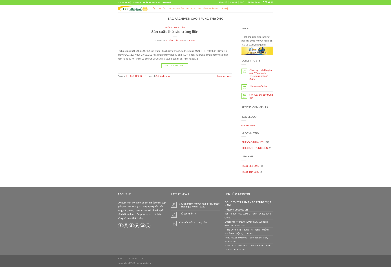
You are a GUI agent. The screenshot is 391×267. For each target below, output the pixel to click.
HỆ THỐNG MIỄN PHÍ (208, 8)
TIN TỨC (161, 8)
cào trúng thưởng (162, 76)
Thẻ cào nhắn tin (258, 85)
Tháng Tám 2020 (250, 171)
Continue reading (175, 65)
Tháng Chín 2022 (250, 165)
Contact (233, 2)
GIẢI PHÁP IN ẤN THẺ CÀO (181, 8)
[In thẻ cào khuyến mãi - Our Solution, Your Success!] (133, 8)
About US (223, 2)
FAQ (242, 2)
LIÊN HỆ (224, 8)
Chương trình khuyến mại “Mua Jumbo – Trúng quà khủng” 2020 (260, 74)
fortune (191, 40)
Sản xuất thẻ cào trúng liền (174, 31)
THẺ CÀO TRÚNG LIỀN (175, 27)
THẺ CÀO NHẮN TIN (253, 142)
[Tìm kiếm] (154, 8)
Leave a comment (224, 76)
